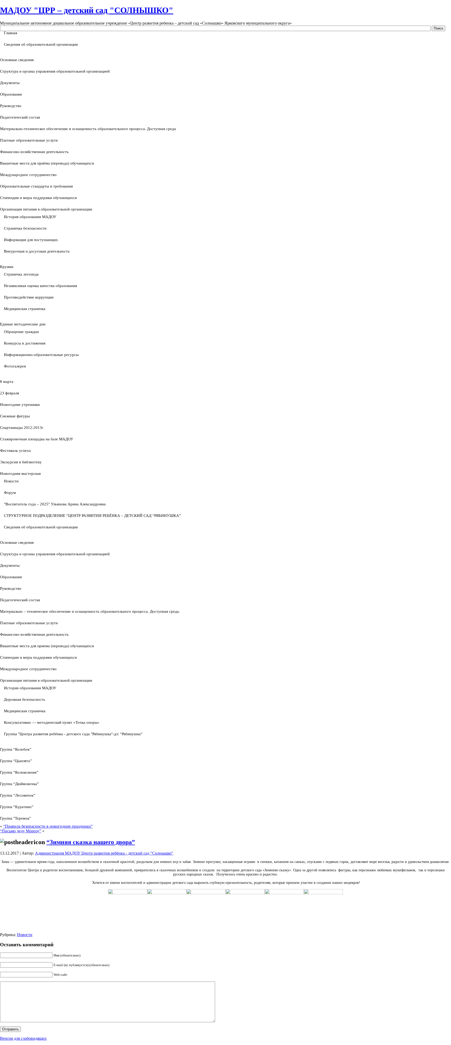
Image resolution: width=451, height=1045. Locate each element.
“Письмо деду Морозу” (20, 831)
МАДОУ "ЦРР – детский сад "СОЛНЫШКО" (86, 10)
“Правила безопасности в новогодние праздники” (48, 826)
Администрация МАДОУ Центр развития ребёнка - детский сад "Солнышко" (104, 853)
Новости (24, 934)
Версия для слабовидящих (23, 1038)
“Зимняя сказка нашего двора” (90, 842)
